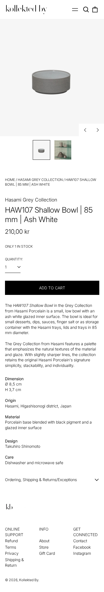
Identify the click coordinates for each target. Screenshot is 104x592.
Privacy (12, 553)
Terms (10, 547)
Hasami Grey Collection (40, 180)
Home (10, 180)
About (44, 540)
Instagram (82, 553)
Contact (80, 540)
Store (44, 547)
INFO (44, 529)
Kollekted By (28, 580)
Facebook (82, 547)
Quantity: (14, 259)
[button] (86, 9)
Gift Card (47, 553)
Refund (11, 540)
